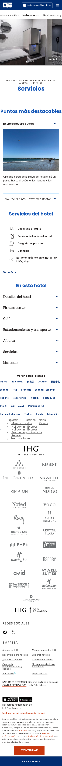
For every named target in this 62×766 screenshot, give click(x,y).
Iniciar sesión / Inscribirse (39, 5)
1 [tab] (26, 62)
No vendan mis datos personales (43, 665)
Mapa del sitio (39, 673)
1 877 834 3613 (37, 685)
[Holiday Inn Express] (7, 5)
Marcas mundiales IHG (44, 650)
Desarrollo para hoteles (15, 654)
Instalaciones (30, 15)
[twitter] (13, 632)
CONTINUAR (29, 750)
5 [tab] (36, 62)
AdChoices (8, 673)
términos (23, 730)
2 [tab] (28, 62)
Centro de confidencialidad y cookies (12, 666)
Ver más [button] (8, 272)
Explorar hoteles (41, 654)
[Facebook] (5, 632)
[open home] (2, 429)
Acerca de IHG (10, 650)
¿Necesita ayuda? (12, 659)
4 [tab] (33, 62)
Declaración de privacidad (40, 736)
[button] (57, 5)
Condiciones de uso (42, 659)
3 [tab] (31, 62)
